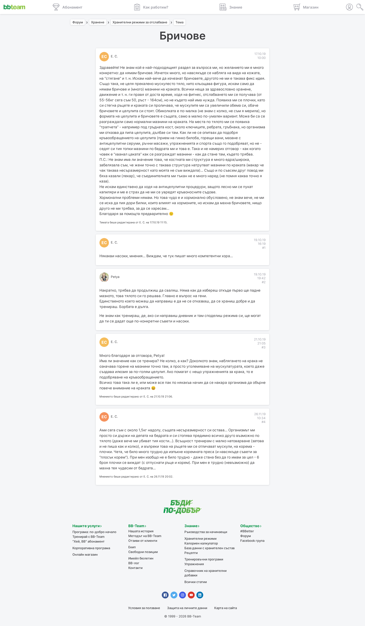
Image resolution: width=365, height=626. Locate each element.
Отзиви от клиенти (142, 541)
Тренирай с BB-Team (88, 537)
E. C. (114, 56)
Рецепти (191, 553)
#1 (264, 248)
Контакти (135, 568)
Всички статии (195, 582)
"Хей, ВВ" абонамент (88, 541)
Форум (77, 22)
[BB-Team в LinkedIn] (199, 595)
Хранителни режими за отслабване (140, 22)
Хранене (97, 22)
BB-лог (133, 563)
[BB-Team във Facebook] (165, 595)
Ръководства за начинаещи (205, 532)
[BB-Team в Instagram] (182, 595)
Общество (249, 526)
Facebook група (252, 541)
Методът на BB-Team (144, 536)
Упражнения (194, 564)
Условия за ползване (144, 608)
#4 (264, 422)
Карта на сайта (225, 608)
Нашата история (140, 531)
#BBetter (247, 531)
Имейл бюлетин (140, 558)
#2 (264, 282)
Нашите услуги (86, 526)
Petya (115, 277)
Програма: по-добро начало (94, 532)
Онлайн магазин (85, 554)
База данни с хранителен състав (209, 548)
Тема (179, 22)
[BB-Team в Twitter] (174, 595)
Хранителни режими (200, 538)
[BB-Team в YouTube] (191, 595)
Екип (132, 547)
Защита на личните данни (187, 608)
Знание (191, 526)
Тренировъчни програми (203, 559)
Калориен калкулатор (201, 543)
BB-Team (136, 526)
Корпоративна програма (91, 548)
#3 (264, 347)
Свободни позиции (143, 552)
